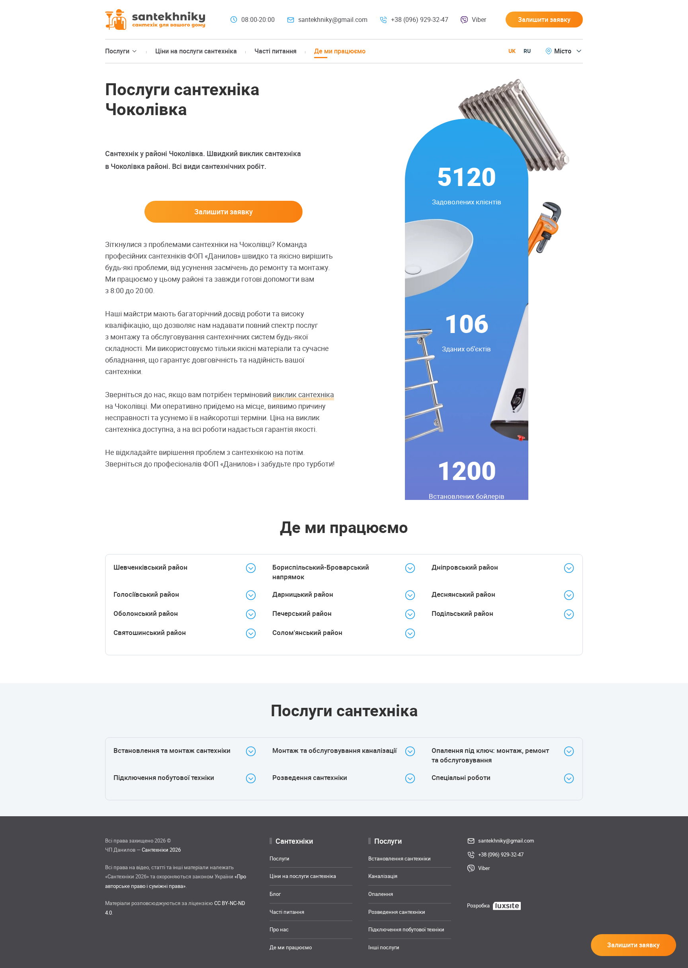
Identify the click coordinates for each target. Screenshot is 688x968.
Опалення (380, 893)
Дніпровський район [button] (465, 567)
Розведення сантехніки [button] (309, 777)
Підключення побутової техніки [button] (163, 777)
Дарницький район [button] (302, 594)
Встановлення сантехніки (399, 858)
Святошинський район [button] (149, 632)
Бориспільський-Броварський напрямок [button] (320, 571)
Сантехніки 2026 (161, 849)
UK (512, 51)
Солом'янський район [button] (307, 632)
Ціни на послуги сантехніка (196, 51)
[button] (544, 19)
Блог (275, 893)
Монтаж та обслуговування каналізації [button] (334, 750)
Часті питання (275, 51)
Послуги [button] (117, 51)
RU (527, 51)
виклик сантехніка (303, 394)
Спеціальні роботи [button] (461, 777)
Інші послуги (383, 947)
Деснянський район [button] (463, 594)
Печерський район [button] (302, 613)
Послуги (279, 858)
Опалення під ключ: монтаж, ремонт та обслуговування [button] (490, 755)
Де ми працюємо (340, 51)
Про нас (279, 929)
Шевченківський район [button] (150, 567)
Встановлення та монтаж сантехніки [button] (172, 750)
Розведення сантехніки (396, 911)
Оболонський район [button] (145, 613)
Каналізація (382, 876)
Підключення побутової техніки (406, 929)
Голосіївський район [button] (146, 594)
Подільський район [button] (462, 613)
